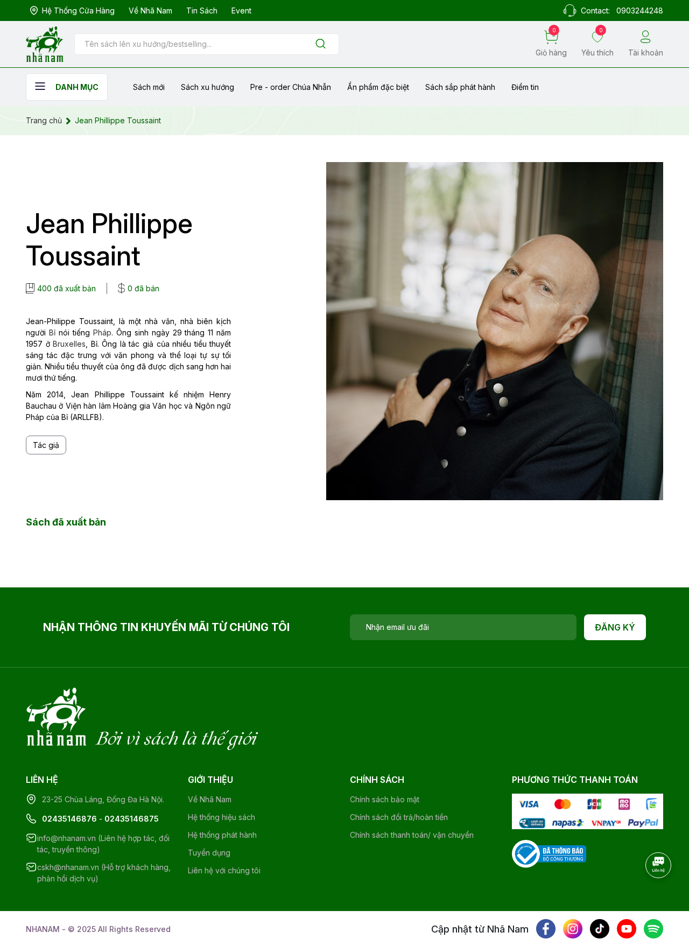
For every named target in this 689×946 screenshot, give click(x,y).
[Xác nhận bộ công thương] (549, 853)
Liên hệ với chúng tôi (224, 870)
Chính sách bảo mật (384, 799)
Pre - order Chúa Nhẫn (290, 87)
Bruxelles (69, 343)
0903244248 (639, 10)
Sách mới (149, 87)
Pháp (102, 332)
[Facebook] (546, 928)
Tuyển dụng (209, 852)
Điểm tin (525, 87)
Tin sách (201, 10)
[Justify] (320, 44)
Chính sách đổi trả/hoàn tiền (399, 817)
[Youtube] (626, 928)
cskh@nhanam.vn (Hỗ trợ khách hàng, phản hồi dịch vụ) (104, 873)
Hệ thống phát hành (222, 834)
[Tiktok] (599, 928)
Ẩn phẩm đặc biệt (378, 87)
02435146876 (69, 818)
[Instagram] (572, 928)
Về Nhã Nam (150, 10)
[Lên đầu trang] (659, 895)
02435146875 (131, 818)
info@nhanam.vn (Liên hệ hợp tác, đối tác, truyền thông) (103, 843)
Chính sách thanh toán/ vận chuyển (412, 834)
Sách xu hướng (207, 87)
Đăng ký (615, 627)
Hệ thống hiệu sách (221, 817)
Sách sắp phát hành (460, 87)
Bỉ (52, 332)
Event (241, 10)
